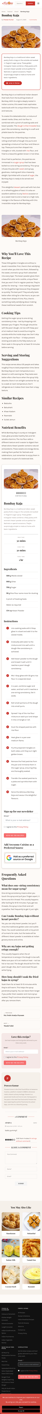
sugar (32, 175)
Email (6, 816)
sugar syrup (19, 162)
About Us (21, 1326)
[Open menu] (38, 3)
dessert (17, 187)
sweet (21, 169)
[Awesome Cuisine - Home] (8, 3)
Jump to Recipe (14, 83)
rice (28, 151)
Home (3, 11)
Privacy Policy (22, 827)
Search (30, 3)
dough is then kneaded (27, 126)
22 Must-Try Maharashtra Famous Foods (8, 1355)
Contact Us (21, 1330)
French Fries (5, 1365)
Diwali (16, 11)
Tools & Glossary (23, 1323)
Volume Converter (7, 1324)
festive (25, 194)
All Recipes (21, 1313)
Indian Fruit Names (8, 1336)
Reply (35, 1122)
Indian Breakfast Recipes (26, 1319)
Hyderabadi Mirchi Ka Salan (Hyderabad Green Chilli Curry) (8, 1370)
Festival (9, 11)
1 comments (33, 20)
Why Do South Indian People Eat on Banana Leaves (8, 1391)
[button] (17, 493)
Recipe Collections (24, 1316)
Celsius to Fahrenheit (8, 1314)
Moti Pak (4, 1361)
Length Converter (7, 1327)
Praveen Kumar (9, 20)
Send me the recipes (15, 835)
